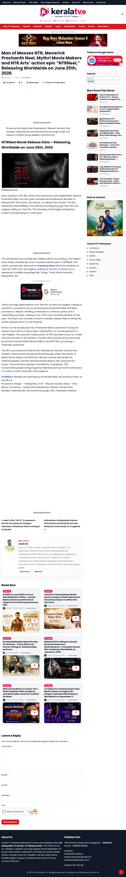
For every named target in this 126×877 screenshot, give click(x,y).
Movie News (103, 26)
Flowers (48, 26)
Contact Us (101, 2)
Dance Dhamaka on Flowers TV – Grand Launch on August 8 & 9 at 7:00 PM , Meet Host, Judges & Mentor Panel (110, 97)
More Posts (25, 571)
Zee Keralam (69, 26)
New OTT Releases (11, 26)
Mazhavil (37, 26)
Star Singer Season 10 (50, 2)
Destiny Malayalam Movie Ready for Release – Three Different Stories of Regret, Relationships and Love (20, 645)
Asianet (26, 26)
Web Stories (88, 2)
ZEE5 (91, 275)
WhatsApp (34, 82)
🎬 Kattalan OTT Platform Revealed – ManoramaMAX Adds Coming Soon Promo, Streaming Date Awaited (109, 121)
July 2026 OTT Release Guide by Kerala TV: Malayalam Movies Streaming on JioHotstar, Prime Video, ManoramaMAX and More (111, 169)
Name (5, 774)
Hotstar (65, 2)
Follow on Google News (55, 82)
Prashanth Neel (45, 265)
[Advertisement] (41, 103)
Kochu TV (76, 2)
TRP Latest (33, 2)
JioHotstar (94, 248)
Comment (7, 746)
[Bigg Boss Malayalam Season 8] (63, 40)
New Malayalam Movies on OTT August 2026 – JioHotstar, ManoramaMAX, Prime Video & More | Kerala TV (110, 109)
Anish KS (23, 543)
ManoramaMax (96, 252)
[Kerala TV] (63, 14)
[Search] (122, 14)
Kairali (82, 26)
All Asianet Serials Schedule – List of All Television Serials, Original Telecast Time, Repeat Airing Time (110, 145)
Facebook (10, 82)
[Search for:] (103, 78)
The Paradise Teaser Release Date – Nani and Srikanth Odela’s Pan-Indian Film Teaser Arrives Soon (110, 181)
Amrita (91, 26)
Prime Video (95, 259)
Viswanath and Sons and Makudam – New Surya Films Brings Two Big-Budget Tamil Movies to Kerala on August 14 (110, 133)
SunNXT (92, 271)
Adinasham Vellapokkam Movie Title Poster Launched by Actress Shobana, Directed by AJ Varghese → (62, 525)
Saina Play (94, 263)
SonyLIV (93, 267)
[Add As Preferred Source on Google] (41, 292)
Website (38, 571)
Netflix (92, 255)
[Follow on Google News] (105, 60)
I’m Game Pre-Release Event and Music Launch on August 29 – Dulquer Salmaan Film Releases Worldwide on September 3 (61, 692)
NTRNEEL (6, 376)
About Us (6, 2)
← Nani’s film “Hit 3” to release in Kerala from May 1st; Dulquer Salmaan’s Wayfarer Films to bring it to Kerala (20, 525)
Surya (58, 26)
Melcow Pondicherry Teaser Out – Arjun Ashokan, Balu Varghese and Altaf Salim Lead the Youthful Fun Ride (21, 692)
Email (4, 785)
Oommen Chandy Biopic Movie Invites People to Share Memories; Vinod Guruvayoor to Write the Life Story (62, 598)
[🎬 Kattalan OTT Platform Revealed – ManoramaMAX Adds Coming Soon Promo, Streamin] (92, 122)
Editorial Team (19, 2)
